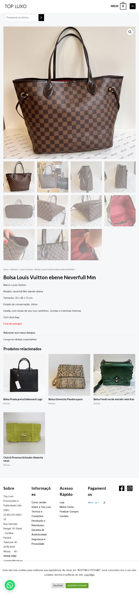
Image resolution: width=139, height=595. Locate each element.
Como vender (39, 502)
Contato (64, 516)
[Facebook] (122, 488)
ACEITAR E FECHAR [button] (77, 585)
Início (6, 269)
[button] (130, 32)
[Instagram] (130, 488)
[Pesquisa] (41, 17)
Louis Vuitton (26, 269)
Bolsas (14, 269)
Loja (62, 502)
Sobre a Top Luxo (41, 507)
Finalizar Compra (69, 511)
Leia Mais (89, 574)
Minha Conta (67, 507)
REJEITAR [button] (58, 585)
